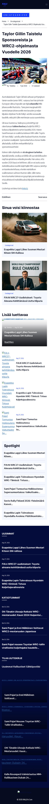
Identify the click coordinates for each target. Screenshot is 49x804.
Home (4, 21)
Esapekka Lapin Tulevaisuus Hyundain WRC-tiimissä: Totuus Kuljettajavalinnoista (31, 396)
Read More (9, 342)
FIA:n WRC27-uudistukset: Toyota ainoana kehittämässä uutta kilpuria (30, 366)
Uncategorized (16, 15)
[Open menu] (46, 4)
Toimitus (12, 86)
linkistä (25, 188)
